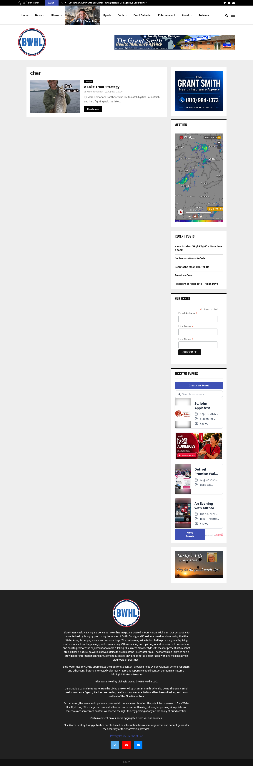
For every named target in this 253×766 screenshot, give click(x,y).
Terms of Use (135, 736)
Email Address (187, 313)
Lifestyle (88, 81)
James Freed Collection (83, 21)
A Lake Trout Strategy (101, 87)
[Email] (138, 745)
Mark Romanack (95, 91)
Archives (204, 15)
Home (25, 15)
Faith (121, 15)
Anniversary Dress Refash (190, 258)
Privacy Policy (118, 736)
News (38, 15)
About (185, 15)
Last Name (185, 339)
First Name (186, 326)
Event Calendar (143, 15)
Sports (107, 15)
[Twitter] (115, 745)
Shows (55, 15)
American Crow (183, 275)
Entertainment (166, 15)
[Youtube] (126, 745)
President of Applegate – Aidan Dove (87, 3)
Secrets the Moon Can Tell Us (192, 267)
